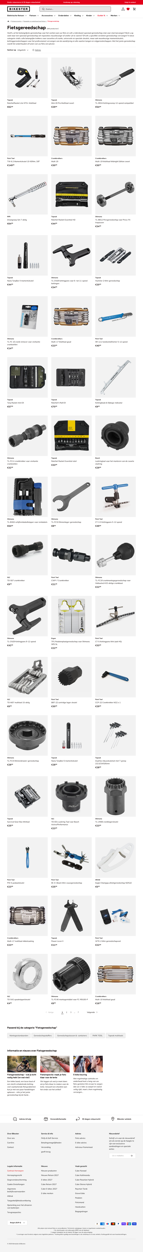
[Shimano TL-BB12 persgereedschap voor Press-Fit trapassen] (115, 194)
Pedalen (78, 1198)
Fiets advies (80, 1138)
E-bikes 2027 (46, 1180)
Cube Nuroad (80, 1171)
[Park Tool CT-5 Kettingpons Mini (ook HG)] (115, 616)
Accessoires (47, 15)
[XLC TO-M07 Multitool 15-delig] (27, 677)
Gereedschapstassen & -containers (72, 1035)
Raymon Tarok (81, 1189)
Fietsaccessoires (16, 21)
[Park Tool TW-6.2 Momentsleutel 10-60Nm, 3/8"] (27, 136)
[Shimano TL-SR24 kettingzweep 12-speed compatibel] (115, 78)
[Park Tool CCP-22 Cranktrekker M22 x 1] (115, 677)
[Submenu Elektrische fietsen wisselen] (26, 15)
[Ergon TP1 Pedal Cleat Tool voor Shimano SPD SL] (71, 616)
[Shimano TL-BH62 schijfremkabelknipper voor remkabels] (27, 497)
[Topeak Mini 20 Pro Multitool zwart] (71, 78)
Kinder (89, 15)
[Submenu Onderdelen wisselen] (70, 15)
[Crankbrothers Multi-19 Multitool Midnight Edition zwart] (115, 136)
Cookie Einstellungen (15, 1184)
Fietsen (33, 15)
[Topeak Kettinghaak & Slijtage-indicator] (115, 377)
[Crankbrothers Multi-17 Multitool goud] (71, 316)
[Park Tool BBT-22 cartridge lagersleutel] (71, 677)
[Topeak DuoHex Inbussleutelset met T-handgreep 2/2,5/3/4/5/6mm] (115, 735)
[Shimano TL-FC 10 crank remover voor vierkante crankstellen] (27, 316)
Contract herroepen (15, 1171)
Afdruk (10, 1196)
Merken (114, 15)
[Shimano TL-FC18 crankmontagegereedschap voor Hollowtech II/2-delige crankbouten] (115, 555)
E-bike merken (47, 1193)
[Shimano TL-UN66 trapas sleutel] (115, 796)
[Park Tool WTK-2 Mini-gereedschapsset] (115, 916)
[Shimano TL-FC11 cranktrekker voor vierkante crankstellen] (27, 436)
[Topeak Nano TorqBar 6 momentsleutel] (71, 735)
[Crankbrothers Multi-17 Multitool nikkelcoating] (27, 916)
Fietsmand (79, 1202)
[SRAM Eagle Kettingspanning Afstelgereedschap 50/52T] (115, 857)
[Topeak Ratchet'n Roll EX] (71, 377)
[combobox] (75, 9)
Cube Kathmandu (82, 1175)
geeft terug (46, 1152)
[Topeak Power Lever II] (71, 916)
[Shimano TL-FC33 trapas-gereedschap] (27, 735)
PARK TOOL (98, 1035)
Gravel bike (80, 1193)
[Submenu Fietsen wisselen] (38, 15)
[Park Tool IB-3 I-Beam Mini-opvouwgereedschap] (71, 857)
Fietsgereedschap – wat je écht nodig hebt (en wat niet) (21, 1076)
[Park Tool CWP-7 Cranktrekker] (71, 555)
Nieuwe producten (49, 1171)
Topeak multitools (115, 1035)
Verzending (46, 1147)
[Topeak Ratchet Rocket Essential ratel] (71, 436)
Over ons (11, 1138)
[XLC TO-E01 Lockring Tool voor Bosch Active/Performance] (71, 796)
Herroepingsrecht (14, 1175)
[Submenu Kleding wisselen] (82, 15)
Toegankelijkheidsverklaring (19, 1200)
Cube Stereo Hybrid (83, 1184)
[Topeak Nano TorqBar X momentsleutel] (27, 255)
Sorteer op (11, 50)
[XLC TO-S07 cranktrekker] (27, 555)
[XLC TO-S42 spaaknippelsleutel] (27, 974)
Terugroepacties (14, 1212)
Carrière (10, 1143)
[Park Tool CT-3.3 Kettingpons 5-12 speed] (115, 497)
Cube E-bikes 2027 (49, 1189)
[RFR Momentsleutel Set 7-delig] (27, 194)
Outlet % (101, 15)
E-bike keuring (80, 1074)
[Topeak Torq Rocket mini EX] (27, 377)
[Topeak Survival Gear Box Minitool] (27, 796)
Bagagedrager (81, 1211)
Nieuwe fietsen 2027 (50, 1175)
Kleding (77, 15)
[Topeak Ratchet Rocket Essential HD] (71, 194)
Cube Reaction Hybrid (84, 1180)
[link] (49, 1012)
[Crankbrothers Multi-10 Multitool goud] (115, 974)
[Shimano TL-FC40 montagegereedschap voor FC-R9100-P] (71, 974)
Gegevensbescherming (17, 1180)
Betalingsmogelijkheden (51, 1143)
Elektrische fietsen (15, 15)
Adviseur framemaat (84, 1147)
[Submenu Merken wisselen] (119, 15)
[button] (128, 9)
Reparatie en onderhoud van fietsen (34, 21)
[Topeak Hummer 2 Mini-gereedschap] (115, 255)
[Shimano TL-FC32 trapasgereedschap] (71, 497)
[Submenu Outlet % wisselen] (107, 15)
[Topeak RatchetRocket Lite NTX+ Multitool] (27, 78)
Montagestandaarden (19, 1035)
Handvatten (80, 1207)
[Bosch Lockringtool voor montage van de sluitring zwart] (115, 436)
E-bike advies (81, 1143)
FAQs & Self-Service (49, 1138)
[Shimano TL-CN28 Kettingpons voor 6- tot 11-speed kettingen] (71, 255)
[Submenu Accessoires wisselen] (54, 15)
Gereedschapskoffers (43, 1035)
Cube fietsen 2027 (49, 1184)
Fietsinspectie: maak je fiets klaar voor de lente (53, 1076)
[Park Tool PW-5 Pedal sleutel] (27, 857)
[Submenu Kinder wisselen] (93, 15)
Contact (10, 1147)
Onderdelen (63, 15)
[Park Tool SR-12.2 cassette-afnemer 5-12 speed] (115, 316)
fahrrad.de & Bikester (18, 1244)
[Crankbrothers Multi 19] (71, 136)
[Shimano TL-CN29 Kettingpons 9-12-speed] (27, 616)
